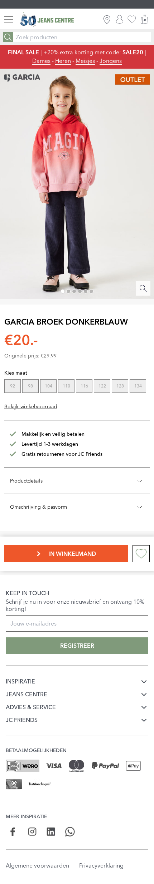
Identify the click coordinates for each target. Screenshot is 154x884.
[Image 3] (74, 291)
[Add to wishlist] (141, 553)
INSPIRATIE (20, 681)
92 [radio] (12, 386)
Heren (63, 60)
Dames (41, 60)
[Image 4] (80, 291)
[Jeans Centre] (47, 19)
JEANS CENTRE (26, 694)
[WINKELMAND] (144, 19)
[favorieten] (131, 19)
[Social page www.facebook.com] (13, 831)
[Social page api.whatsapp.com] (70, 831)
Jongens (111, 60)
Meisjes (85, 60)
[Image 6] (91, 291)
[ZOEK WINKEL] (107, 19)
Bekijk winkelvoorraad (30, 406)
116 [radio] (84, 386)
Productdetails (26, 481)
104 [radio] (48, 386)
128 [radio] (120, 386)
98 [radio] (30, 386)
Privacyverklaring (101, 865)
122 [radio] (102, 386)
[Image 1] (63, 291)
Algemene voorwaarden (37, 865)
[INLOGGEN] (119, 19)
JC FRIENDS (22, 720)
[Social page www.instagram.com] (32, 831)
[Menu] (8, 19)
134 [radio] (138, 386)
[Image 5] (85, 291)
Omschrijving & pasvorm (38, 507)
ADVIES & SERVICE (31, 707)
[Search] (8, 37)
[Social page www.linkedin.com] (51, 831)
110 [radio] (66, 386)
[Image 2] (68, 291)
